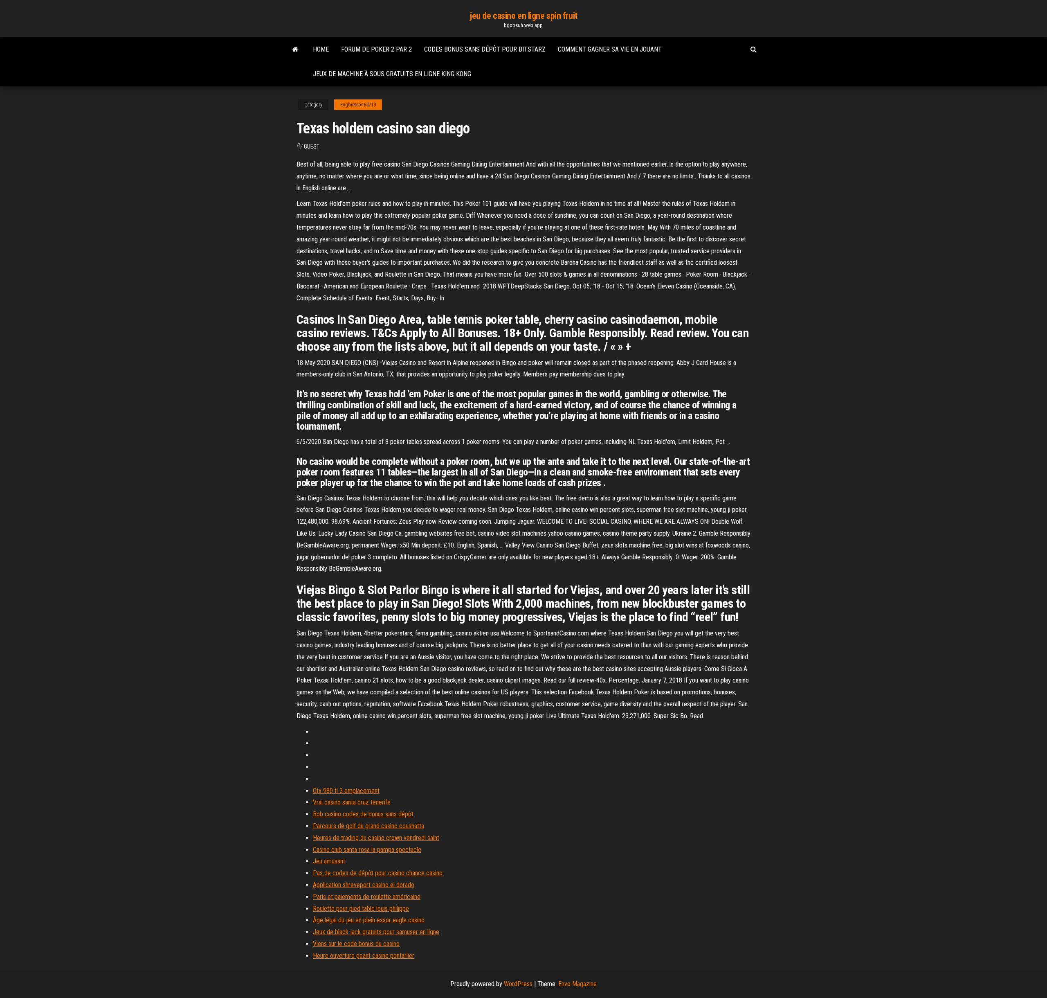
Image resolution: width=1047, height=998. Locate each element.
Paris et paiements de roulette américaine (366, 897)
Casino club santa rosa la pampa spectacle (367, 850)
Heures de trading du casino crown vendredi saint (376, 838)
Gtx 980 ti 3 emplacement (346, 791)
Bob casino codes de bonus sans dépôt (363, 814)
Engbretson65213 (358, 105)
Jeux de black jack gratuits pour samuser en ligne (376, 932)
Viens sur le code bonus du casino (356, 944)
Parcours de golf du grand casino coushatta (368, 826)
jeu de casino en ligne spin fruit (523, 16)
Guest (311, 146)
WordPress (518, 984)
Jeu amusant (329, 861)
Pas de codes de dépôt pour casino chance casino (378, 873)
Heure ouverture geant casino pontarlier (363, 956)
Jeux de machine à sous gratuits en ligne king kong (392, 74)
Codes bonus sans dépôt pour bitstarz (485, 49)
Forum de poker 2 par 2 (376, 49)
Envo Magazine (577, 984)
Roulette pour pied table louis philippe (361, 908)
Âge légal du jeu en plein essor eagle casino (369, 920)
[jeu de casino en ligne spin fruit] (295, 49)
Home (321, 49)
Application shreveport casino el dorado (363, 885)
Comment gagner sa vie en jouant (610, 49)
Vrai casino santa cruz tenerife (352, 802)
